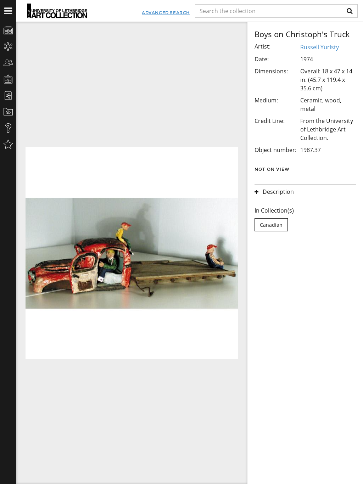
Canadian (271, 224)
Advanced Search (166, 12)
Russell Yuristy (319, 47)
